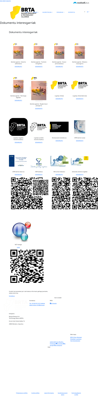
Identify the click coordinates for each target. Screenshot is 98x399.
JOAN (18, 247)
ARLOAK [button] (35, 12)
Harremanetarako (75, 341)
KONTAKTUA (71, 12)
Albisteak (79, 337)
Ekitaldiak (73, 339)
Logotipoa (78, 339)
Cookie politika (35, 393)
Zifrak (74, 337)
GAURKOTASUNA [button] (47, 12)
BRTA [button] (26, 12)
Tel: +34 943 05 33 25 (34, 303)
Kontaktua (12, 296)
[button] (88, 11)
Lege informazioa (49, 393)
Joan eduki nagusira (5, 1)
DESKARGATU (18, 66)
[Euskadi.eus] (81, 2)
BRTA (71, 337)
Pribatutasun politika (21, 393)
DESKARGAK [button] (60, 12)
